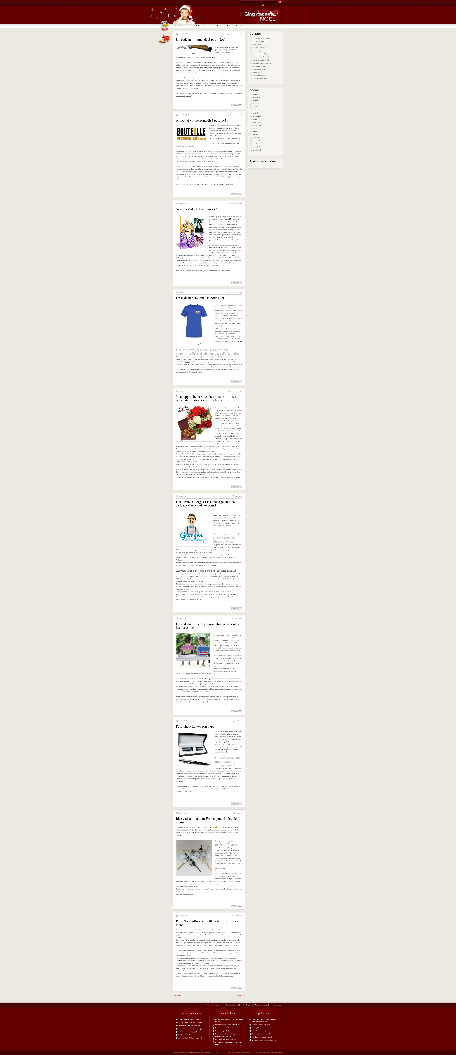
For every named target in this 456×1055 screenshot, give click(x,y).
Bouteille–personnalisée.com (217, 128)
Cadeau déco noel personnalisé (261, 38)
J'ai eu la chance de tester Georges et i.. (190, 1038)
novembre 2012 (257, 119)
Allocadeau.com (236, 545)
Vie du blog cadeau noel (259, 78)
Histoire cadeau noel (258, 69)
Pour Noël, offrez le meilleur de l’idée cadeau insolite (208, 923)
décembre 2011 (257, 141)
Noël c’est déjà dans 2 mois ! (196, 208)
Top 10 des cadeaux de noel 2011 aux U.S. (264, 1040)
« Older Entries (177, 995)
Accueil (177, 26)
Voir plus (235, 105)
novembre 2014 (257, 94)
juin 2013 (255, 110)
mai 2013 (255, 113)
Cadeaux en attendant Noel (260, 60)
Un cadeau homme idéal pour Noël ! (202, 39)
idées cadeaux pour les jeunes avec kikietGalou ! (228, 1031)
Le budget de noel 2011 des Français (262, 1028)
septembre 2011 (257, 150)
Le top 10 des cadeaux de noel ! (261, 1025)
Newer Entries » (240, 995)
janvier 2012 (256, 138)
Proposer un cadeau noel (234, 26)
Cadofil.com (188, 699)
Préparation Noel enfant (259, 75)
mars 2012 (256, 134)
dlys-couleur (236, 436)
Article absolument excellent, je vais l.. (190, 1019)
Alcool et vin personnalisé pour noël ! (203, 120)
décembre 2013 (257, 97)
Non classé (256, 72)
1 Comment (239, 721)
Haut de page (277, 1005)
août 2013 (255, 107)
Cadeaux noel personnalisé (204, 26)
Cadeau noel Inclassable (259, 54)
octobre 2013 (256, 104)
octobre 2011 (256, 147)
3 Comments (238, 496)
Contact (219, 26)
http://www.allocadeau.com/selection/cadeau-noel (190, 594)
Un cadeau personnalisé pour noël (200, 297)
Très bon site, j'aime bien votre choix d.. (190, 1026)
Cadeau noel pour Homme (260, 57)
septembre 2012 (257, 125)
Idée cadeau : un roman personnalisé (262, 1031)
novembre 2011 (257, 144)
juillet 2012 (256, 131)
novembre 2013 (257, 101)
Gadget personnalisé (258, 66)
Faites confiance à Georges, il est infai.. (190, 1032)
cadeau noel (187, 26)
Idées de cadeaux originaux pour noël (225, 1039)
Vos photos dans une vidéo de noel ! (262, 1037)
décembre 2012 (257, 116)
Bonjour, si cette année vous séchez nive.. (190, 1022)
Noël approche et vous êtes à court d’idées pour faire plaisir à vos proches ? (206, 398)
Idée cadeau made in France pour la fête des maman (207, 820)
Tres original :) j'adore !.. (185, 1035)
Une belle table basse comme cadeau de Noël (227, 1025)
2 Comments (238, 618)
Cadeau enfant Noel (258, 41)
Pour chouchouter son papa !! (197, 726)
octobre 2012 (256, 122)
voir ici (187, 362)
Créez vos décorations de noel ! (224, 1028)
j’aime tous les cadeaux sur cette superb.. (191, 1029)
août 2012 (255, 128)
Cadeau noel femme (258, 48)
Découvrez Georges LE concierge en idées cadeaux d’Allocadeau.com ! (206, 503)
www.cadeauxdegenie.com (183, 96)
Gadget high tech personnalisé (261, 63)
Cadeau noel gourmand (259, 51)
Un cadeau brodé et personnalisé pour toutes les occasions (207, 625)
